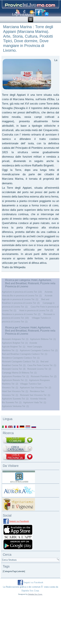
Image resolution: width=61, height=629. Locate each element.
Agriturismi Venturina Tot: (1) (15, 406)
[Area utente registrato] (16, 12)
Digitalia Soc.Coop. (30, 590)
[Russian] (33, 426)
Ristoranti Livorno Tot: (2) (39, 369)
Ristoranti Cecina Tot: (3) (13, 369)
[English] (10, 426)
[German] (22, 426)
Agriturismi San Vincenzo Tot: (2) (35, 387)
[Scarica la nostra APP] (18, 549)
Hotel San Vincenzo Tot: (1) (15, 391)
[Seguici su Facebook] (38, 12)
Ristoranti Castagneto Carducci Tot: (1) (20, 361)
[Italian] (4, 426)
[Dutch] (28, 426)
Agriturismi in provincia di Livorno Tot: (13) (22, 292)
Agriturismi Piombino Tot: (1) (15, 376)
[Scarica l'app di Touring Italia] (45, 12)
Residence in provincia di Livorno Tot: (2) (21, 314)
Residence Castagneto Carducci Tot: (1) (21, 358)
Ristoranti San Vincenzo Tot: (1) (35, 395)
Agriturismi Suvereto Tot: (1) (15, 398)
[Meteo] (30, 13)
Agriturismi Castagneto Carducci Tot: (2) (39, 350)
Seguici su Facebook (19, 521)
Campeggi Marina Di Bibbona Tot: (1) (19, 372)
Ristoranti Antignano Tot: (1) (15, 339)
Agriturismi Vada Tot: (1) (34, 402)
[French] (16, 426)
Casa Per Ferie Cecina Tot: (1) (41, 365)
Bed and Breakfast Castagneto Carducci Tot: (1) (24, 354)
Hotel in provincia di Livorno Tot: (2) (36, 310)
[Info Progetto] (22, 13)
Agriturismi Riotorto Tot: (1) (14, 380)
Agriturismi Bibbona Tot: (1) (43, 339)
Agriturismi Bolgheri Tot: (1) (15, 343)
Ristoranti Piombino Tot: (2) (43, 376)
